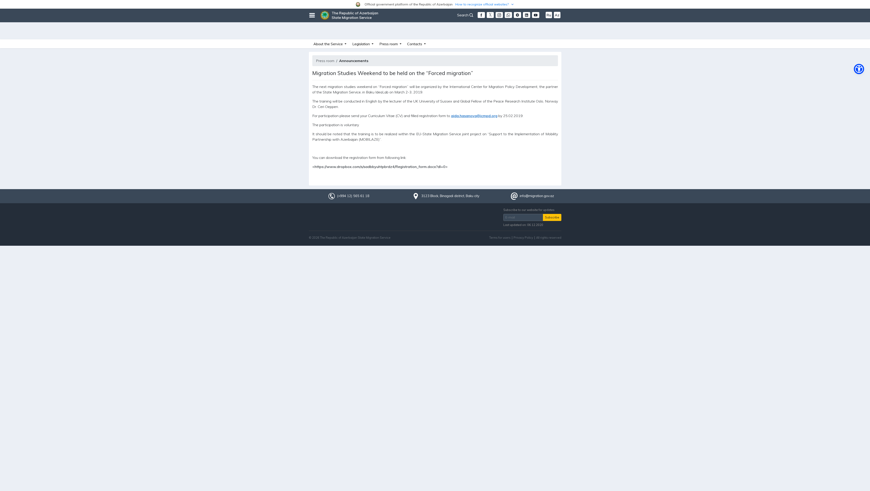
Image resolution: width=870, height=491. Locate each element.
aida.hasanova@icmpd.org (474, 115)
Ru (549, 15)
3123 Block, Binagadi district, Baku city (450, 196)
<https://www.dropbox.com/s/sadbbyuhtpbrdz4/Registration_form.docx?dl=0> (380, 166)
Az (557, 15)
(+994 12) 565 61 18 (353, 196)
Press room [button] (389, 44)
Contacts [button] (415, 44)
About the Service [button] (328, 44)
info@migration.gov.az (537, 196)
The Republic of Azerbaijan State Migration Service (355, 15)
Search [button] (463, 15)
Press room (325, 60)
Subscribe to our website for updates (529, 210)
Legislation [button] (361, 44)
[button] (435, 4)
